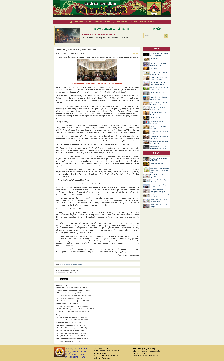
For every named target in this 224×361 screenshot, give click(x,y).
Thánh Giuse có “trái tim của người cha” (68, 328)
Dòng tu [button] (98, 22)
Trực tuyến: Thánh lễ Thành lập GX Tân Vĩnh (158, 73)
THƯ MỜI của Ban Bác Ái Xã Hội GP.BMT (159, 122)
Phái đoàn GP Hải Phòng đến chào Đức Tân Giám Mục (72, 309)
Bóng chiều (153, 68)
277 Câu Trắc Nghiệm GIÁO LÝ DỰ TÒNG (158, 159)
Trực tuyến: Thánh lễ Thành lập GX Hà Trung (158, 98)
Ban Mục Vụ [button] (109, 22)
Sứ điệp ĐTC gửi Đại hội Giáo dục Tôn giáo (69, 287)
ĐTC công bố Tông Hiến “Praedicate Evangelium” (70, 295)
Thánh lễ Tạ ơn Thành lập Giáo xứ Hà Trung (158, 64)
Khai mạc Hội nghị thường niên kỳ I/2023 (158, 181)
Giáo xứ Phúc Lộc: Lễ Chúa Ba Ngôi (158, 206)
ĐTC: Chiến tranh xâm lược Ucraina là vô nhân (70, 306)
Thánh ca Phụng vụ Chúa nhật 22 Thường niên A (159, 55)
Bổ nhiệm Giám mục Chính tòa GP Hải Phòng (69, 290)
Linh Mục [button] (133, 22)
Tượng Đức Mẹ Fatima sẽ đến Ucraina (67, 336)
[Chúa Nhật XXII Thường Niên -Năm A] (67, 35)
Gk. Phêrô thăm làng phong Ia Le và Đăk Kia (159, 142)
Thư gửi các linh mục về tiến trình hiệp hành (69, 301)
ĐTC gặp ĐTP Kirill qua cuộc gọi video (67, 333)
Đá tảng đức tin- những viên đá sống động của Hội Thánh (159, 147)
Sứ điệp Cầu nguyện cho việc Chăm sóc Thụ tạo (159, 88)
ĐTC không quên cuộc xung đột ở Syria (68, 330)
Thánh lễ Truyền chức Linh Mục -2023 (158, 176)
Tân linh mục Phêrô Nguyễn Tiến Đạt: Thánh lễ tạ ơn (158, 191)
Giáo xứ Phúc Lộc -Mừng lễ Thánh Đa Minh (158, 201)
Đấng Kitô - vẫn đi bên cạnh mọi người (158, 113)
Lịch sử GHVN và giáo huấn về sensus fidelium (158, 78)
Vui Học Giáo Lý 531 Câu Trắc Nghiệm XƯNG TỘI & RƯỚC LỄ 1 (159, 170)
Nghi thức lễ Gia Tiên (156, 163)
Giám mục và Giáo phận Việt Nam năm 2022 (69, 311)
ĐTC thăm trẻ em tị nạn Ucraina (65, 298)
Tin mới (156, 48)
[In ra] (134, 53)
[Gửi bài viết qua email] (131, 53)
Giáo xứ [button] (89, 22)
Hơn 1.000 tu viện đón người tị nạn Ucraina (69, 338)
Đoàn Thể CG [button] (122, 22)
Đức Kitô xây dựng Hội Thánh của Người (159, 132)
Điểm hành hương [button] (147, 22)
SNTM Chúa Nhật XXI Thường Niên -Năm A (159, 137)
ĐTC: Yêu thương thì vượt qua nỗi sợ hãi (68, 317)
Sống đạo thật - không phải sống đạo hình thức (158, 103)
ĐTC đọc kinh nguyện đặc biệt (65, 341)
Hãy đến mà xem (155, 117)
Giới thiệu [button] (79, 22)
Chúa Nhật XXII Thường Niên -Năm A (98, 34)
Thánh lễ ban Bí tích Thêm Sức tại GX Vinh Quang (158, 83)
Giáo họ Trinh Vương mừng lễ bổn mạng (159, 127)
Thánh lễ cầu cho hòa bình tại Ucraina (67, 325)
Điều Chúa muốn (155, 59)
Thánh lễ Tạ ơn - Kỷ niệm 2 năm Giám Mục (158, 108)
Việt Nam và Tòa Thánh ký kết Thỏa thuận (159, 196)
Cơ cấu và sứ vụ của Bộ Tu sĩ (65, 322)
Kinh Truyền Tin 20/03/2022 (64, 303)
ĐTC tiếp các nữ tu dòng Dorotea (66, 293)
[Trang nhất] (71, 22)
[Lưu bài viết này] (137, 53)
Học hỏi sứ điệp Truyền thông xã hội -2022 (68, 320)
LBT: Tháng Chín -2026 (157, 92)
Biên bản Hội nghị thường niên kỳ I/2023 (159, 186)
